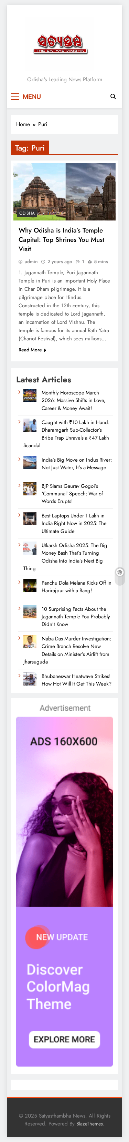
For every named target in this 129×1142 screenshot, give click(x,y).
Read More (30, 349)
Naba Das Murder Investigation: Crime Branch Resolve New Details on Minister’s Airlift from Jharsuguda (67, 650)
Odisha (27, 213)
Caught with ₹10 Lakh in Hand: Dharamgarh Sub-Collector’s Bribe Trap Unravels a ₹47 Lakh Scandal (66, 434)
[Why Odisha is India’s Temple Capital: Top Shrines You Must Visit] (64, 191)
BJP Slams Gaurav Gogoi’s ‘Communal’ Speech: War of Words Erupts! (72, 493)
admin (31, 261)
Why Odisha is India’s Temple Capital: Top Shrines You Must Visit (61, 240)
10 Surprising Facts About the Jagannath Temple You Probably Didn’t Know (76, 616)
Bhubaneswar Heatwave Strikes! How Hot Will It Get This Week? (76, 680)
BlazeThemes (89, 1123)
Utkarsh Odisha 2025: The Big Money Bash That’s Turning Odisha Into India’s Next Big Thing (65, 557)
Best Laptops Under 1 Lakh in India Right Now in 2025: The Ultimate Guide (74, 523)
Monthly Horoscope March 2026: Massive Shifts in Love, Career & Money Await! (74, 400)
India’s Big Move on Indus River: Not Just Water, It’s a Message (77, 463)
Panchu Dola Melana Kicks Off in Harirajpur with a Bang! (76, 586)
